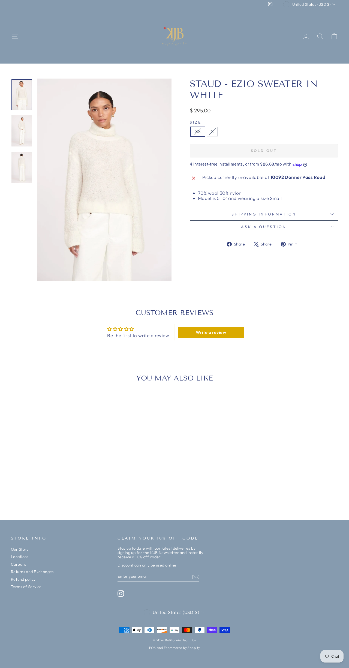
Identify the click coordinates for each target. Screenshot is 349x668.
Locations (20, 556)
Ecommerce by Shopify (182, 648)
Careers (18, 564)
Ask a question (264, 226)
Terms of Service (26, 586)
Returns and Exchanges (32, 571)
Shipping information (264, 214)
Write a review (211, 332)
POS (152, 648)
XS (198, 131)
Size (195, 122)
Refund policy (23, 579)
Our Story (20, 549)
